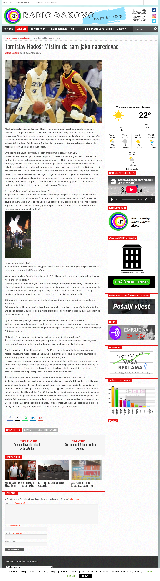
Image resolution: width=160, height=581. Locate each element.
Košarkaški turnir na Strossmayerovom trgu (82, 484)
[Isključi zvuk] (146, 199)
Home (7, 38)
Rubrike (74, 29)
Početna (8, 29)
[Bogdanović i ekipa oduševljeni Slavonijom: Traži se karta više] (20, 479)
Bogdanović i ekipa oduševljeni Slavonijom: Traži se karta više (19, 484)
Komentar (15, 503)
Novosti (21, 29)
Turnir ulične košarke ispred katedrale (51, 484)
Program (39, 2)
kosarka (38, 430)
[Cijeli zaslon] (150, 199)
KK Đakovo (28, 430)
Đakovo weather (132, 169)
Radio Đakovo (51, 2)
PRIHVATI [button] (85, 576)
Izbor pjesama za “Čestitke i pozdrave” (104, 29)
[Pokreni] (112, 199)
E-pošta (14, 533)
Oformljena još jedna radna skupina (80, 446)
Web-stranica (10, 541)
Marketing (7, 2)
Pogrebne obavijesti (23, 2)
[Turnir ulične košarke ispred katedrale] (53, 479)
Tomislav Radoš (50, 430)
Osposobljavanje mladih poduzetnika (26, 446)
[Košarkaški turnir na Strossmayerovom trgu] (86, 479)
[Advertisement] (131, 81)
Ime (12, 525)
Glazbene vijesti (39, 29)
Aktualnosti (24, 38)
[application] (131, 189)
